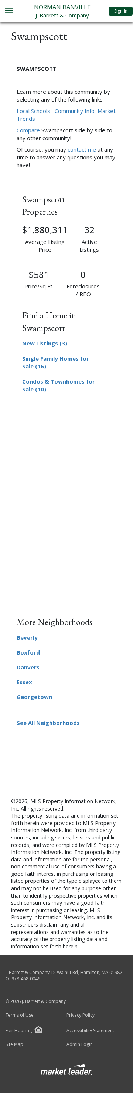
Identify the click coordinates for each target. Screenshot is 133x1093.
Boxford (28, 652)
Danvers (28, 667)
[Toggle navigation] (8, 11)
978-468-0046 (25, 979)
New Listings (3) (44, 343)
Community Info (75, 111)
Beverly (27, 637)
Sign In (120, 11)
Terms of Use (20, 1015)
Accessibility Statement (90, 1031)
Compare (28, 130)
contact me (82, 149)
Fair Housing (19, 1030)
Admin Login (79, 1044)
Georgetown (34, 696)
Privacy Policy (80, 1015)
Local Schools (33, 111)
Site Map (14, 1044)
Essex (24, 682)
